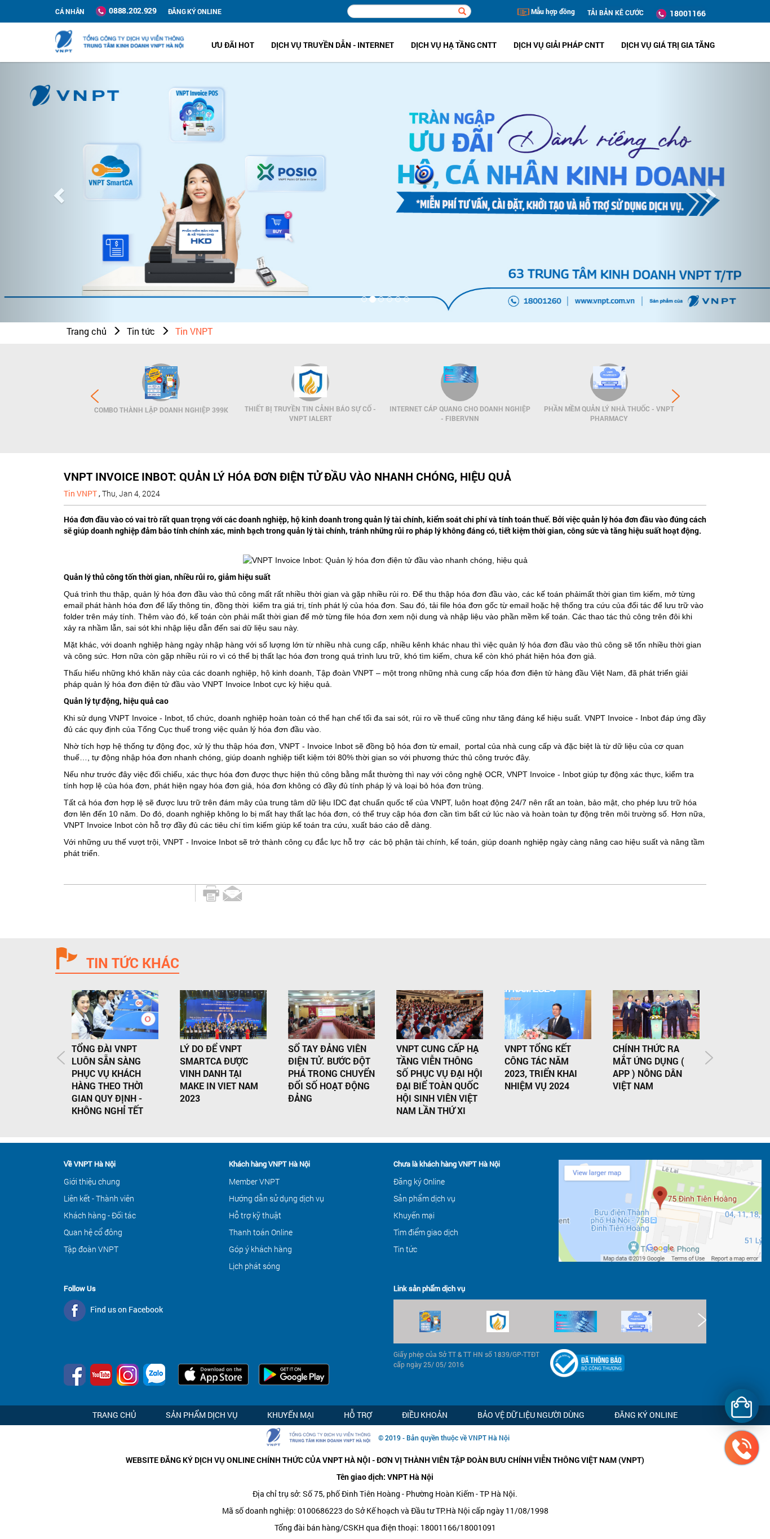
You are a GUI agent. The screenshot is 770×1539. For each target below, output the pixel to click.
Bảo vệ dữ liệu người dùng (531, 1414)
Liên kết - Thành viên (99, 1198)
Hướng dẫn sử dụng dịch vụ (276, 1198)
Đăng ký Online (419, 1181)
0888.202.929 (131, 10)
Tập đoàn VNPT (91, 1249)
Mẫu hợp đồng (552, 11)
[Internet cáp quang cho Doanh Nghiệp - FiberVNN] (460, 382)
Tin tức (141, 331)
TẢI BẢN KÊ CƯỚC (615, 12)
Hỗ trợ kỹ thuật (255, 1215)
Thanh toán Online (261, 1232)
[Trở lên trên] (28, 1496)
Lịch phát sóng (254, 1266)
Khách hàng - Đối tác (100, 1215)
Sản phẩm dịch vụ (424, 1198)
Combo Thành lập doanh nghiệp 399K (161, 409)
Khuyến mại (414, 1215)
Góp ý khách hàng (260, 1249)
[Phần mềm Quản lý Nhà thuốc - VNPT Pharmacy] (609, 382)
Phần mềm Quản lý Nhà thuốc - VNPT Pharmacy (609, 413)
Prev (95, 396)
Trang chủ (87, 331)
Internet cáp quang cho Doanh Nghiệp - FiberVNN (460, 413)
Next (676, 396)
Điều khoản (425, 1414)
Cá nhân (70, 11)
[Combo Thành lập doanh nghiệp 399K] (161, 382)
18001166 (686, 13)
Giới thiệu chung (92, 1181)
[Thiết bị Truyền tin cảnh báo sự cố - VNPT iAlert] (310, 382)
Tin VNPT (194, 331)
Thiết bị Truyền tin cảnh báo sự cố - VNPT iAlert (310, 413)
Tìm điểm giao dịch (425, 1232)
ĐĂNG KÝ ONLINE (195, 11)
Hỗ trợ (358, 1414)
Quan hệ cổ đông (93, 1232)
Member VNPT (254, 1181)
